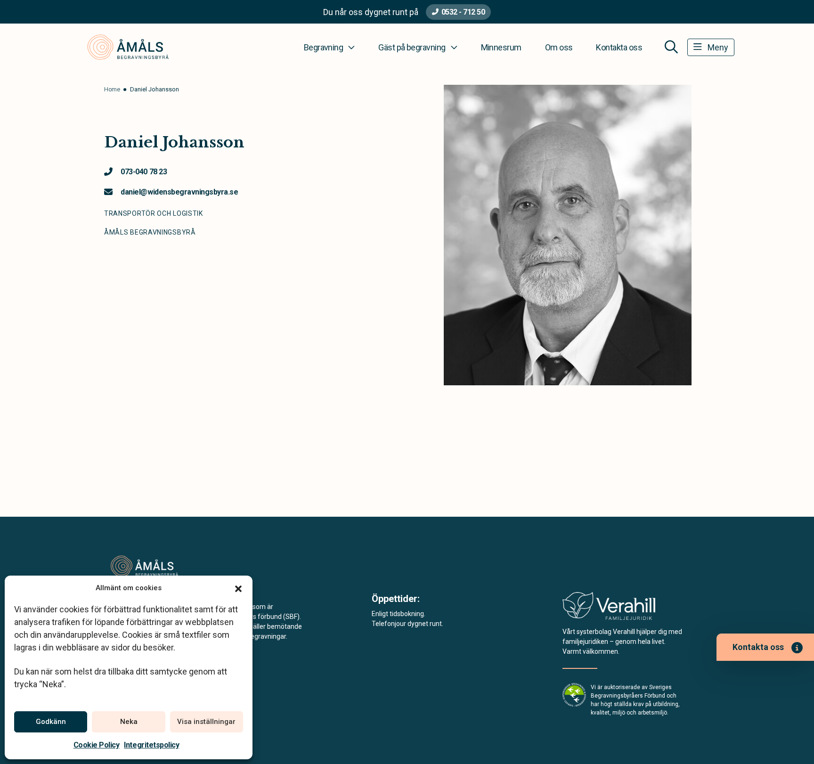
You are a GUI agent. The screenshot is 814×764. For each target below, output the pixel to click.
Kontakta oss (619, 47)
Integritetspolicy (151, 744)
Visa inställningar (206, 721)
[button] (238, 588)
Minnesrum (501, 47)
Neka (129, 721)
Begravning (323, 47)
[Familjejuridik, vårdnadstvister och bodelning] (608, 608)
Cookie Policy (96, 744)
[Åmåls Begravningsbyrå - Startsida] (160, 566)
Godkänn (51, 721)
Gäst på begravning (411, 47)
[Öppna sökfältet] (671, 47)
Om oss (559, 47)
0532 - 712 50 (463, 12)
